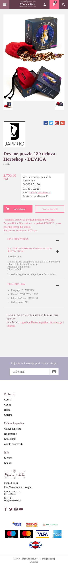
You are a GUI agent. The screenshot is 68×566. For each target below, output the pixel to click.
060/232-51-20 (31, 184)
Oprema (8, 415)
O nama (8, 458)
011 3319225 (10, 494)
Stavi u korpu (19, 209)
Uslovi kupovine (12, 428)
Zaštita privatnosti (13, 444)
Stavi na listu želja (49, 209)
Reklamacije (56, 322)
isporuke (11, 326)
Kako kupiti (10, 439)
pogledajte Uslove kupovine (34, 322)
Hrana (7, 409)
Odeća (7, 399)
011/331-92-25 (31, 188)
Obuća (7, 404)
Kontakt (8, 463)
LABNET (34, 562)
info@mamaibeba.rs (40, 192)
